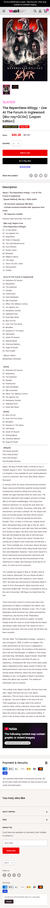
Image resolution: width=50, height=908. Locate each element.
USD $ (6, 863)
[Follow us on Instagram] (14, 875)
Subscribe (11, 850)
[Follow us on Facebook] (4, 875)
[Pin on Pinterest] (36, 175)
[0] (45, 11)
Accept (9, 901)
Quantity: (6, 143)
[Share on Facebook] (31, 175)
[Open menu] (4, 11)
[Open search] (35, 11)
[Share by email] (45, 175)
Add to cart (25, 153)
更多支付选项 (25, 167)
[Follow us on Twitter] (9, 875)
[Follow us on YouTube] (19, 875)
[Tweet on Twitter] (41, 175)
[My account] (40, 11)
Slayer (9, 102)
